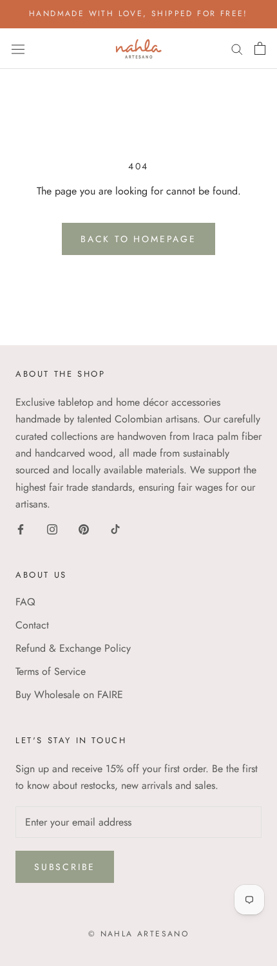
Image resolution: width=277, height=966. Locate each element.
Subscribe (64, 866)
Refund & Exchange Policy (73, 648)
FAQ (25, 601)
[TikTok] (115, 528)
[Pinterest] (84, 528)
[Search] (237, 48)
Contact (32, 625)
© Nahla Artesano (138, 934)
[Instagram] (52, 528)
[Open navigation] (18, 48)
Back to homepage (138, 238)
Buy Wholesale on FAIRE (69, 694)
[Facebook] (20, 528)
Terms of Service (50, 671)
